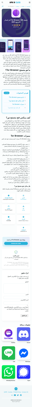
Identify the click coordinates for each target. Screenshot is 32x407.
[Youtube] (14, 395)
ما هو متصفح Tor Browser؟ (16, 97)
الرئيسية (28, 6)
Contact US (25, 392)
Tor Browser (23, 199)
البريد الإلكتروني (24, 300)
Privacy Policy (17, 392)
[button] (2, 2)
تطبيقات (22, 6)
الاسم (27, 294)
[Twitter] (17, 395)
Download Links (16, 243)
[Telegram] (11, 395)
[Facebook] (20, 395)
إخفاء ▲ (6, 92)
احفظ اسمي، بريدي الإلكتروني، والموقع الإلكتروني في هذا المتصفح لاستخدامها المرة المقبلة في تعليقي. (16, 309)
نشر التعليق (24, 315)
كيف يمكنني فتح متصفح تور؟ (16, 101)
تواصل (17, 6)
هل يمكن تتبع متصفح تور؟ (14, 107)
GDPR (5, 392)
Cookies (10, 392)
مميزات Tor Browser (18, 104)
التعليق (26, 282)
